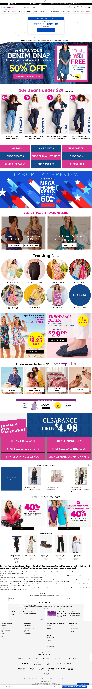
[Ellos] (48, 663)
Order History (26, 630)
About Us (71, 625)
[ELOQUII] (68, 663)
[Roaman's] (46, 658)
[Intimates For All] (41, 669)
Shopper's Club (4, 638)
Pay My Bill (49, 628)
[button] (81, 7)
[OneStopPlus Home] (8, 8)
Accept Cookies (82, 686)
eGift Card (49, 640)
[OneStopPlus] (21, 658)
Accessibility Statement (74, 678)
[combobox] (38, 7)
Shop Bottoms (76, 148)
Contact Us (4, 625)
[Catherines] (58, 658)
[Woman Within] (33, 658)
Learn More (68, 40)
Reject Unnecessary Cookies (69, 686)
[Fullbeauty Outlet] (46, 674)
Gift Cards (49, 635)
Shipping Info (4, 628)
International (4, 634)
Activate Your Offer (46, 30)
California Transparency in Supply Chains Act (47, 678)
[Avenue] (25, 663)
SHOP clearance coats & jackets (69, 456)
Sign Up (68, 599)
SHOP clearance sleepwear (23, 456)
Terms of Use (23, 678)
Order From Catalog (51, 645)
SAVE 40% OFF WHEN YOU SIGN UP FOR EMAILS (54, 0)
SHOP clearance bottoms (23, 448)
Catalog (49, 643)
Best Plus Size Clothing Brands (63, 678)
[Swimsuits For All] (21, 669)
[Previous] (88, 465)
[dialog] (89, 4)
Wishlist (25, 631)
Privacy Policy (16, 678)
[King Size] (70, 669)
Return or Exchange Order (29, 628)
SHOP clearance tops (69, 441)
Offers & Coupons (27, 633)
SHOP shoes (77, 164)
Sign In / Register (27, 625)
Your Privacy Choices (31, 678)
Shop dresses (15, 156)
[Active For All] (31, 669)
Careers (71, 627)
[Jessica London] (71, 658)
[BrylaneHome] (60, 669)
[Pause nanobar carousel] (44, 1)
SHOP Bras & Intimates (46, 156)
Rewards (26, 634)
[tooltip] (9, 4)
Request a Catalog (50, 646)
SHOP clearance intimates (69, 448)
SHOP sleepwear (15, 164)
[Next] (90, 465)
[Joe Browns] (37, 663)
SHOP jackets (46, 164)
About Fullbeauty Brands (74, 628)
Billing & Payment (5, 631)
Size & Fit (3, 633)
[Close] (89, 687)
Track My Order (27, 627)
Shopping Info (4, 627)
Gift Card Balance (50, 637)
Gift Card (48, 639)
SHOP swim (76, 156)
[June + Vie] (58, 663)
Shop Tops (15, 148)
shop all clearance (23, 441)
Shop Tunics (46, 148)
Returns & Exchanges (6, 630)
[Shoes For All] (51, 669)
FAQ (2, 636)
